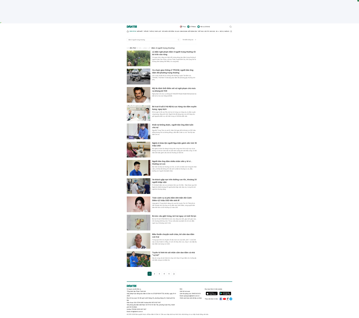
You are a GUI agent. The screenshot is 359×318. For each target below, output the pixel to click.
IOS (212, 293)
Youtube (224, 299)
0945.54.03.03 (196, 293)
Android (225, 293)
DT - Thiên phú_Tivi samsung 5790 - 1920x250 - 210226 (179, 1)
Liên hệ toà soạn (185, 291)
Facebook (221, 299)
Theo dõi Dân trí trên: (211, 299)
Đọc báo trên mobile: (213, 289)
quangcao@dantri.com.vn (191, 296)
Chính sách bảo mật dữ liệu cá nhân (191, 298)
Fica (184, 26)
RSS (181, 289)
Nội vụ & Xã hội (205, 26)
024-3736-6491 (139, 302)
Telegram (230, 299)
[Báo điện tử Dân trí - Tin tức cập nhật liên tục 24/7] (132, 26)
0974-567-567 (141, 309)
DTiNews (193, 26)
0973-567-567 (156, 302)
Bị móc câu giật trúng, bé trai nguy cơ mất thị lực (174, 216)
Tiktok (228, 299)
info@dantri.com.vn (137, 311)
